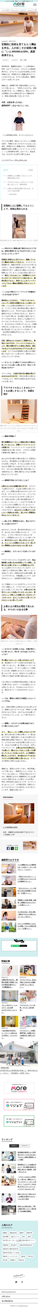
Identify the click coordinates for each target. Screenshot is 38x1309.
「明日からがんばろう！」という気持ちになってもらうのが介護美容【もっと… (27, 879)
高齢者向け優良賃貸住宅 (10, 1249)
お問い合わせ (6, 1296)
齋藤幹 (21, 1233)
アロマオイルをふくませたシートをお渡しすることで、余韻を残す (20, 183)
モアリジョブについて (9, 1292)
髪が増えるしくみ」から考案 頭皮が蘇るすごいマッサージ (19, 1241)
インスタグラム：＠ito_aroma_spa (14, 160)
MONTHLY (25, 1146)
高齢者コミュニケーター (10, 1256)
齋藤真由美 (13, 1233)
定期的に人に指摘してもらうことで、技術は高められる (20, 177)
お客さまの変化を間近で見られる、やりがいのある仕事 (20, 190)
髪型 (29, 1236)
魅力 (23, 1236)
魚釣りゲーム (15, 1236)
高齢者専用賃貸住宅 (25, 1245)
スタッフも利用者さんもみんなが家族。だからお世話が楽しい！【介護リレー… (27, 926)
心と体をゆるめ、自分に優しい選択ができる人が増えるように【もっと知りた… (27, 914)
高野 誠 (30, 1256)
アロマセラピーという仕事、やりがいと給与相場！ (27, 1007)
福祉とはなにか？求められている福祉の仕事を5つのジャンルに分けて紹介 (27, 1196)
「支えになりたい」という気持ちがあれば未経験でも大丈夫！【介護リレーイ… (27, 891)
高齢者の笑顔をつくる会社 (11, 1252)
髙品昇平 (14, 1245)
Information (13, 194)
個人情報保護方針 (7, 1301)
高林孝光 (21, 1260)
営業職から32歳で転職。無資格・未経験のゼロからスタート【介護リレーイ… (27, 902)
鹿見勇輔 (5, 1236)
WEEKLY (14, 1146)
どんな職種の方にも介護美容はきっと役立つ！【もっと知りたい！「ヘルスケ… (27, 867)
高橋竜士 (13, 1260)
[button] (34, 4)
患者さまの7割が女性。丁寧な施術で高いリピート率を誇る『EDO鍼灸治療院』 (27, 1209)
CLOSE (31, 170)
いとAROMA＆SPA (10, 827)
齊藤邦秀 (29, 1233)
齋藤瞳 (5, 1233)
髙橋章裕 (5, 1245)
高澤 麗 (5, 1260)
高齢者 (23, 1256)
